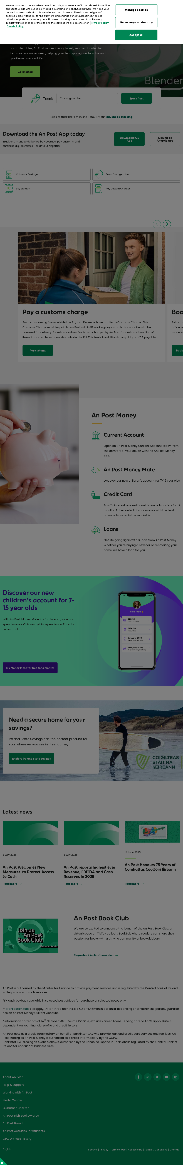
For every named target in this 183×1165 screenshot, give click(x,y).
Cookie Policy (15, 26)
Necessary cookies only (136, 22)
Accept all (136, 35)
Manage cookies (136, 10)
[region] (91, 22)
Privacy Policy (100, 23)
